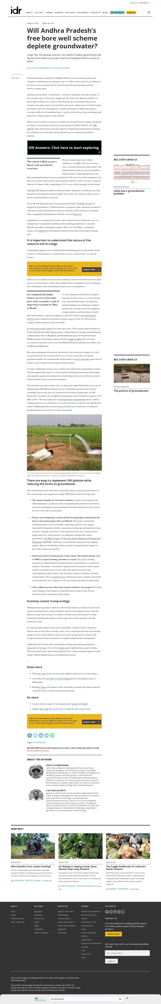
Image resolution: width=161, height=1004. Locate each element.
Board (13, 915)
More (105, 12)
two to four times (83, 359)
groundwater (39, 742)
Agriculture (32, 23)
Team (13, 911)
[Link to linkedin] (115, 912)
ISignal (37, 880)
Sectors (39, 12)
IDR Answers (117, 12)
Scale (83, 950)
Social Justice (86, 954)
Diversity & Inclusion (89, 915)
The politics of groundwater (131, 390)
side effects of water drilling (57, 678)
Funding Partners (17, 918)
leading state (63, 647)
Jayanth (75, 703)
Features (70, 12)
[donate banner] (64, 275)
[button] (39, 999)
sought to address (75, 339)
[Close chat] (127, 998)
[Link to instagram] (119, 912)
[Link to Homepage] (16, 13)
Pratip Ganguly (68, 886)
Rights (36, 925)
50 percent (77, 214)
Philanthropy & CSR (88, 922)
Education (38, 915)
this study (41, 687)
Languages (144, 3)
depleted (42, 230)
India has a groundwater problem (129, 192)
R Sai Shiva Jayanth (60, 68)
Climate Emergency (88, 933)
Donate (131, 12)
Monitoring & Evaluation (67, 925)
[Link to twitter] (111, 912)
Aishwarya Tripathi (23, 880)
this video (42, 673)
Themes (49, 12)
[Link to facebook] (107, 912)
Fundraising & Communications (64, 917)
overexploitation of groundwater (72, 399)
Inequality (85, 947)
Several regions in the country (39, 328)
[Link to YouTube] (123, 912)
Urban (83, 929)
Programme (62, 929)
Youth (83, 957)
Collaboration (86, 940)
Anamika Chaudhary (118, 889)
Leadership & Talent (65, 922)
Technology (62, 933)
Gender (84, 918)
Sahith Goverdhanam (39, 68)
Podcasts (96, 12)
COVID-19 (84, 936)
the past (43, 647)
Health (36, 922)
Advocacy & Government (91, 911)
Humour (59, 12)
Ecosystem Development (91, 943)
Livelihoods (38, 929)
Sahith (84, 703)
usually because (58, 576)
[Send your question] (120, 999)
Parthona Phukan (86, 886)
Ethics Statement (17, 922)
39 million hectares (84, 203)
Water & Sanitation (121, 187)
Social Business (87, 925)
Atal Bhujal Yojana (52, 538)
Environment (39, 918)
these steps (44, 709)
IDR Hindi (133, 3)
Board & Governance (66, 911)
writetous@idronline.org (38, 750)
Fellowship (83, 12)
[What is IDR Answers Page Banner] (64, 154)
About (29, 12)
